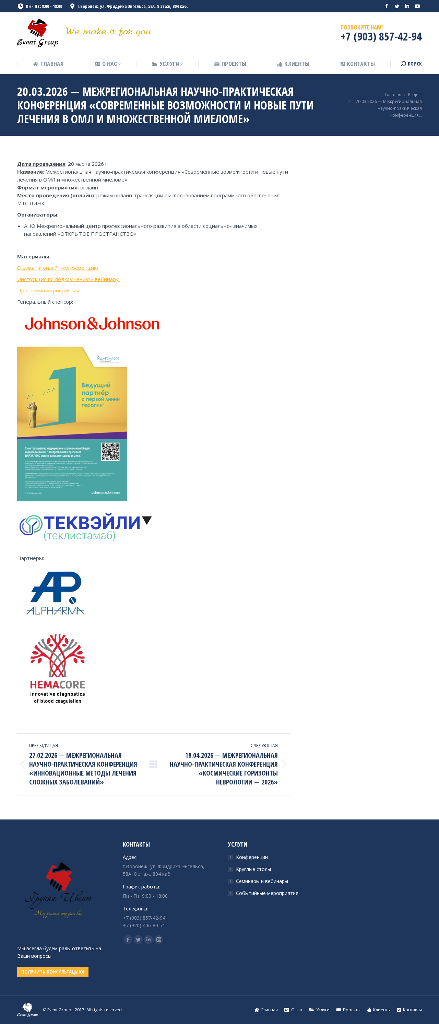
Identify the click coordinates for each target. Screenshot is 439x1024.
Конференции (252, 857)
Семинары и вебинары (262, 881)
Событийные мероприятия (267, 893)
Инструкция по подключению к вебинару (68, 279)
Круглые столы (253, 869)
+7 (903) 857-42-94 (381, 36)
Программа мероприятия (49, 290)
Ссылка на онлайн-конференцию (57, 267)
